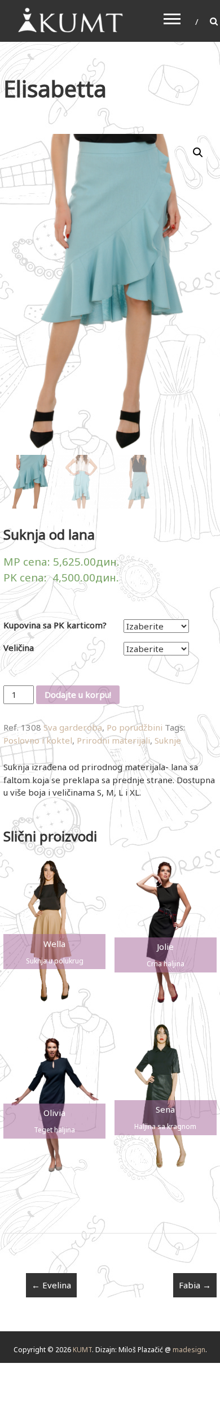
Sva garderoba (72, 727)
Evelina (51, 1285)
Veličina (18, 647)
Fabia (195, 1285)
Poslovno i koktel (37, 740)
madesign (189, 1349)
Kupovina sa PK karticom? (55, 625)
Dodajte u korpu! (78, 694)
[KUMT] (69, 19)
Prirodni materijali (113, 740)
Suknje (168, 740)
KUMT (82, 1349)
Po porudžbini (134, 727)
